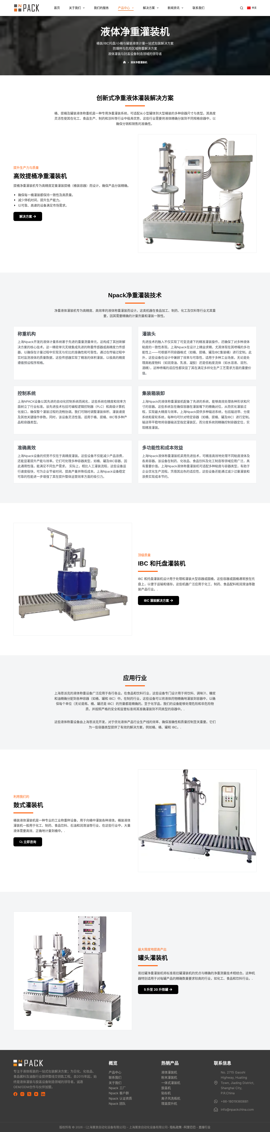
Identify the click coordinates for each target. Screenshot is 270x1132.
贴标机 (166, 1093)
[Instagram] (22, 1094)
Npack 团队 (117, 1104)
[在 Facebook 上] (15, 1094)
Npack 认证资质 (120, 1098)
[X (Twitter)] (29, 1094)
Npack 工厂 (117, 1088)
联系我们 (198, 8)
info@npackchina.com (237, 1109)
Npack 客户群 (119, 1093)
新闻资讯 (173, 8)
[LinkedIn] (43, 1094)
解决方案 (149, 8)
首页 (57, 8)
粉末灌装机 (169, 1077)
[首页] (124, 62)
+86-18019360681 (234, 1101)
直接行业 (205, 1127)
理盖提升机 (169, 1104)
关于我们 (75, 8)
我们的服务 (101, 8)
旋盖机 (166, 1088)
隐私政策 (176, 1127)
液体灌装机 (169, 1072)
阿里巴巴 (190, 1127)
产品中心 (124, 8)
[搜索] (241, 8)
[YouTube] (36, 1094)
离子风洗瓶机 (170, 1098)
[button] (252, 8)
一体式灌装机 (170, 1083)
